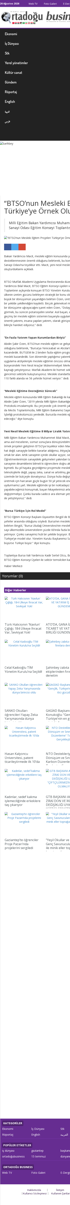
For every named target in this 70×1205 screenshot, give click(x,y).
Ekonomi (7, 1129)
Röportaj (7, 1134)
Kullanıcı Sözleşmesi (35, 1193)
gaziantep (37, 1150)
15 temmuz (38, 1156)
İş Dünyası (37, 1129)
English (35, 1134)
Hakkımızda (34, 1190)
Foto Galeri (50, 3)
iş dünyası (8, 1150)
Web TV (33, 3)
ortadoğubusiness (13, 1156)
